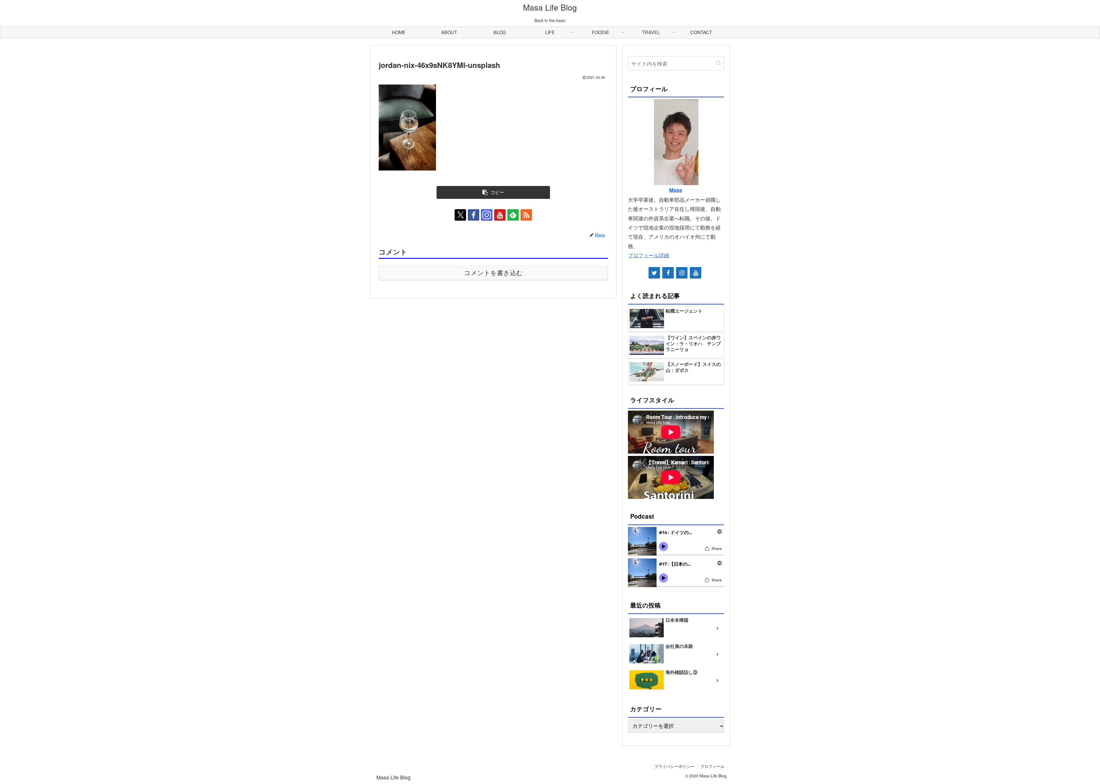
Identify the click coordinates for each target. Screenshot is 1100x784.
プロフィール (712, 766)
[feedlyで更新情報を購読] (513, 215)
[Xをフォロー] (460, 215)
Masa (675, 190)
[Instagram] (682, 273)
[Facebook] (668, 273)
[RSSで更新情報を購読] (526, 215)
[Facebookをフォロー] (473, 215)
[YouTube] (695, 273)
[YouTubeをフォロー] (500, 215)
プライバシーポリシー (674, 766)
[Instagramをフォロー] (486, 215)
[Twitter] (654, 273)
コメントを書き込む (493, 273)
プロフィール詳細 (648, 255)
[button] (493, 192)
